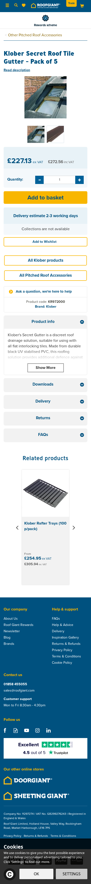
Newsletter (12, 631)
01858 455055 (15, 684)
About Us (11, 618)
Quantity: (15, 179)
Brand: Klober (45, 306)
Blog (7, 637)
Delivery (58, 631)
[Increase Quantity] (79, 180)
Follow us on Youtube (27, 730)
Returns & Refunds (66, 643)
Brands (9, 643)
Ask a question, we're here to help (44, 291)
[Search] (16, 5)
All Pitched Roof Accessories (45, 275)
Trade (71, 3)
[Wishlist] (24, 5)
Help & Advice (62, 625)
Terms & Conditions (66, 656)
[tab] (45, 322)
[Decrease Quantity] (39, 180)
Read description (17, 70)
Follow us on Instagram (37, 730)
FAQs (56, 618)
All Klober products (45, 260)
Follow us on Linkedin (48, 730)
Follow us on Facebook (5, 730)
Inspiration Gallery (65, 637)
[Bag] (82, 5)
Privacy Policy (62, 650)
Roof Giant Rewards (18, 625)
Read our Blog (16, 730)
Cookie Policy (62, 662)
